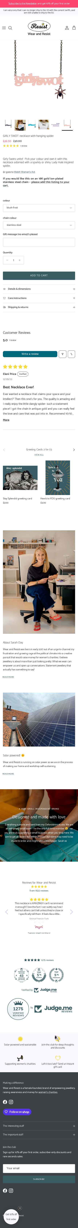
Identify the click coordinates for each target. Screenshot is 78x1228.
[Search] (12, 28)
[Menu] (4, 28)
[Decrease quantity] (6, 260)
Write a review (30, 354)
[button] (7, 911)
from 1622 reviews (39, 891)
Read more (8, 677)
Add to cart (39, 276)
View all (39, 454)
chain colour (10, 218)
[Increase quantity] (20, 260)
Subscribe (39, 1179)
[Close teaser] (20, 1208)
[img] (39, 887)
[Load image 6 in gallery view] (39, 79)
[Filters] (62, 354)
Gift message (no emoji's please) (20, 234)
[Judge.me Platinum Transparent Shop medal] (39, 975)
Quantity (8, 253)
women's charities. (48, 1092)
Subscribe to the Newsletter (22, 4)
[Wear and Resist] (39, 28)
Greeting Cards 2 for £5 (39, 449)
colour (6, 201)
